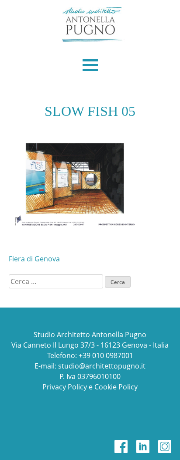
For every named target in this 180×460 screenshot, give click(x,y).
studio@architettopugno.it (101, 366)
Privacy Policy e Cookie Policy (90, 387)
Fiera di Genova (34, 259)
